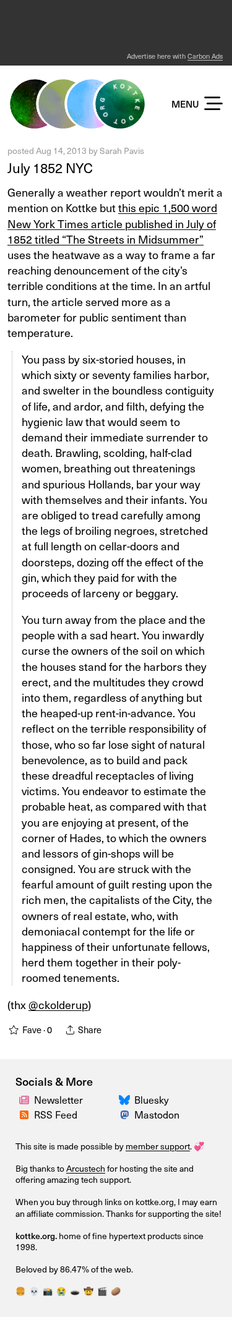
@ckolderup (58, 1004)
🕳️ (75, 1291)
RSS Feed (55, 1114)
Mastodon (156, 1114)
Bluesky (151, 1099)
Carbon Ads (205, 56)
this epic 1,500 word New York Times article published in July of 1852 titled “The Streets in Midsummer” (112, 223)
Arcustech (85, 1168)
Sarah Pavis (122, 150)
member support (158, 1146)
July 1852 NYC (51, 167)
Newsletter (58, 1099)
